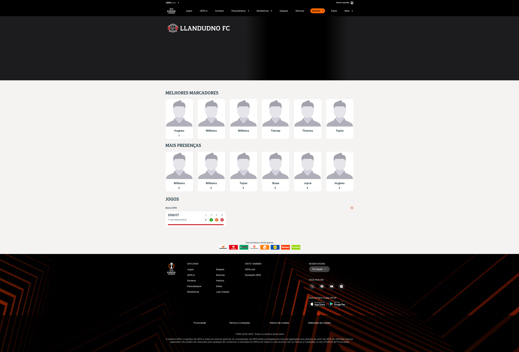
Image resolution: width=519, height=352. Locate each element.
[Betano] (285, 247)
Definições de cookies (319, 323)
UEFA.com (250, 269)
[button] (240, 10)
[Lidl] (275, 247)
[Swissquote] (254, 247)
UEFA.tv (191, 275)
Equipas (220, 269)
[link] (189, 10)
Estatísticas (193, 292)
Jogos (190, 269)
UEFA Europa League (171, 11)
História (220, 280)
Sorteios (191, 280)
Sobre (219, 286)
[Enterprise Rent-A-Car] (243, 247)
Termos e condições (239, 323)
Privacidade (200, 323)
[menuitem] (189, 10)
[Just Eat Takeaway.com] (264, 247)
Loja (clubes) (222, 292)
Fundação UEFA (253, 275)
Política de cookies (279, 323)
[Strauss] (233, 247)
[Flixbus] (296, 247)
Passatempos (194, 286)
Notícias (220, 275)
